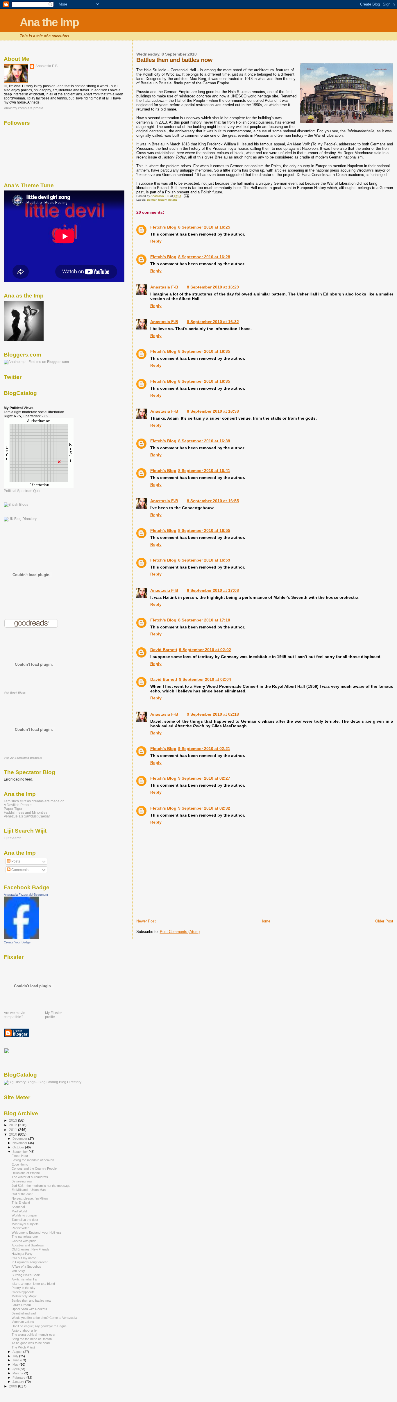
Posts (15, 861)
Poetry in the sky (23, 1287)
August (17, 1351)
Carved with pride (24, 1241)
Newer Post (146, 921)
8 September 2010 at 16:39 (204, 441)
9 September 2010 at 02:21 (204, 748)
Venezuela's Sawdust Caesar (27, 816)
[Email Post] (186, 195)
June (16, 1360)
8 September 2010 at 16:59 (204, 560)
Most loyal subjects (25, 1224)
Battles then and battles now (31, 1300)
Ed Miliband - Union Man (29, 1189)
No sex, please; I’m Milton (30, 1198)
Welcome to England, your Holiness (37, 1232)
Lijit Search (13, 838)
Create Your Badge (17, 942)
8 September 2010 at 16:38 (213, 411)
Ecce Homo (20, 1164)
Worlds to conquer (24, 1215)
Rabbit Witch (20, 1228)
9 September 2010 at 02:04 (205, 679)
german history (157, 199)
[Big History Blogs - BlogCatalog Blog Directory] (42, 1082)
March (17, 1373)
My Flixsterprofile (53, 1015)
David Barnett (163, 649)
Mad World (19, 1211)
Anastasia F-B (164, 287)
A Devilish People (18, 805)
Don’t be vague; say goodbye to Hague (39, 1326)
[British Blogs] (16, 505)
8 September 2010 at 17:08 (213, 590)
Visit (15, 692)
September (20, 1151)
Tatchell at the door (25, 1219)
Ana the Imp (49, 22)
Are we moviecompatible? (14, 1015)
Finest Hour (20, 1155)
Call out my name (24, 1258)
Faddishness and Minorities (25, 812)
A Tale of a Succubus (26, 1266)
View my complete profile (23, 108)
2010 (13, 1134)
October (18, 1147)
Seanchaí (18, 1207)
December (20, 1138)
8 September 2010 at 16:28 (204, 256)
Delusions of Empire (26, 1173)
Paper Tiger (13, 808)
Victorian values (23, 1321)
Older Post (384, 921)
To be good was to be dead (31, 1343)
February (19, 1377)
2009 (13, 1386)
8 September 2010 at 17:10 (204, 620)
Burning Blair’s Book (26, 1275)
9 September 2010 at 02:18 (213, 714)
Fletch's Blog (163, 227)
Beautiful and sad (24, 1313)
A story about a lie (24, 1330)
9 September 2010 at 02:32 (204, 808)
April (15, 1369)
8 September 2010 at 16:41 (204, 470)
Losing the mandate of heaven (33, 1160)
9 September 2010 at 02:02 (205, 649)
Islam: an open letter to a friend (33, 1283)
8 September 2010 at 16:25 (204, 227)
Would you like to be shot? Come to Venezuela (44, 1317)
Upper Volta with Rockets (29, 1309)
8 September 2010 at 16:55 (213, 500)
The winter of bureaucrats (30, 1177)
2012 (13, 1125)
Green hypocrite (23, 1292)
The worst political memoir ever (34, 1334)
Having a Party (22, 1253)
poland (173, 199)
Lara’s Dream (21, 1305)
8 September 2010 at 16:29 (213, 287)
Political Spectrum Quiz (22, 491)
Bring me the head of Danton (32, 1339)
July (15, 1356)
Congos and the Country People (34, 1168)
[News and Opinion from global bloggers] (22, 1060)
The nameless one (25, 1236)
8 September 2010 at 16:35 (204, 351)
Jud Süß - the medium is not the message (41, 1185)
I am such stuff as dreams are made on (34, 801)
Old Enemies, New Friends (30, 1249)
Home (265, 921)
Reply (156, 241)
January (18, 1381)
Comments (19, 870)
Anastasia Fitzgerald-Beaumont (26, 894)
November (20, 1143)
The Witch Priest (23, 1347)
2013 (13, 1120)
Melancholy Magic (24, 1296)
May (15, 1364)
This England (21, 1202)
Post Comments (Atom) (180, 931)
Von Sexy (18, 1271)
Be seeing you (22, 1181)
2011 (13, 1130)
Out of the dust (22, 1194)
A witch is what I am (25, 1279)
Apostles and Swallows (28, 1245)
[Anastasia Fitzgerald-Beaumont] (21, 938)
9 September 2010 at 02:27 (204, 778)
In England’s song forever (30, 1262)
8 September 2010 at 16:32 (213, 321)
